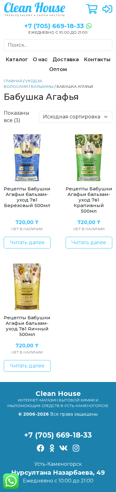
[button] (91, 9)
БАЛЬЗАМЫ (42, 86)
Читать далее (27, 242)
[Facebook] (41, 448)
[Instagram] (76, 448)
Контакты (97, 59)
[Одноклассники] (51, 448)
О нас (40, 59)
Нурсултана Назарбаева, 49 (58, 472)
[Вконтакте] (63, 448)
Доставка (66, 59)
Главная (13, 80)
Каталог (17, 59)
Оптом (58, 69)
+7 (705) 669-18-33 (58, 435)
